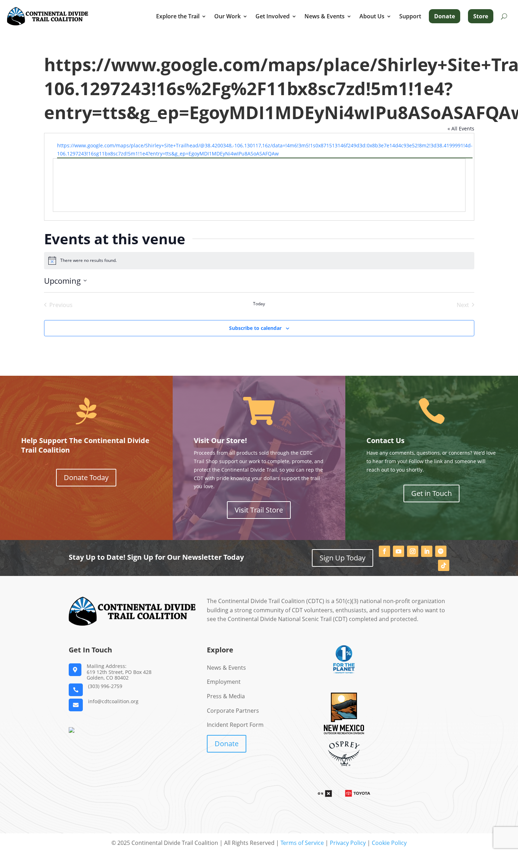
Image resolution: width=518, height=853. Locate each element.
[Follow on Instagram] (412, 551)
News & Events (324, 16)
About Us (371, 16)
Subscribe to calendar (255, 328)
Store (480, 16)
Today (259, 304)
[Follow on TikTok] (443, 565)
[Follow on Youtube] (398, 551)
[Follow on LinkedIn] (426, 551)
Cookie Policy (389, 843)
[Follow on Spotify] (440, 551)
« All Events (461, 128)
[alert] (259, 260)
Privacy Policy (348, 843)
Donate (444, 16)
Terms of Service (302, 843)
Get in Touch (431, 493)
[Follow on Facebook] (384, 551)
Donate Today (86, 477)
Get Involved (272, 16)
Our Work (227, 16)
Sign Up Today (342, 558)
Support (410, 16)
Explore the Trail (177, 16)
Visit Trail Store (259, 510)
